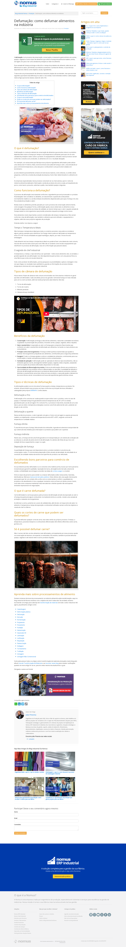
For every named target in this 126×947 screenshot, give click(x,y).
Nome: (16, 812)
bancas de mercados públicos (39, 477)
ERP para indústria (105, 4)
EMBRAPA (34, 390)
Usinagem (20, 654)
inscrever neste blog (52, 663)
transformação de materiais (49, 603)
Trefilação (20, 651)
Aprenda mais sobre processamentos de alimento (33, 103)
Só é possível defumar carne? (26, 101)
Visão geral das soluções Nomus (22, 933)
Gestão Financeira (19, 922)
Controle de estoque (19, 927)
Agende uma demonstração (71, 914)
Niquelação (20, 641)
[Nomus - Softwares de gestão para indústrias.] (25, 4)
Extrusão (20, 617)
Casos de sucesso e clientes (46, 914)
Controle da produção (20, 924)
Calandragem (21, 609)
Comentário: (17, 824)
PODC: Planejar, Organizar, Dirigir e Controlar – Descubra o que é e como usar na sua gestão (98, 42)
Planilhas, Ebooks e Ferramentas (87, 4)
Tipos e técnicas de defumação (27, 93)
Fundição (20, 628)
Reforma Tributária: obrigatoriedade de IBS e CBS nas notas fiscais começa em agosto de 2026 (98, 53)
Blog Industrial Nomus (21, 13)
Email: (15, 818)
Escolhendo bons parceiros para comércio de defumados (35, 95)
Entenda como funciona (20, 918)
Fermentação (21, 620)
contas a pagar (57, 471)
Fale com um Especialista (70, 918)
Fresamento (21, 625)
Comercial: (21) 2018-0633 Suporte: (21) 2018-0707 (93, 941)
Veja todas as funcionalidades (22, 931)
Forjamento (21, 622)
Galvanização (21, 630)
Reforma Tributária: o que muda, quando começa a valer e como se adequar (97, 31)
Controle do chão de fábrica (21, 929)
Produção (31, 13)
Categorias (55, 4)
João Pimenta (31, 715)
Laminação (20, 635)
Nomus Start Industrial (20, 916)
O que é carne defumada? (25, 97)
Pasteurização (21, 643)
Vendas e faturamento (20, 920)
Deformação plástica (23, 612)
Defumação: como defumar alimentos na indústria (44, 22)
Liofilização (20, 638)
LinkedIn (31, 739)
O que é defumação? (23, 86)
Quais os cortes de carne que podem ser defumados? (34, 99)
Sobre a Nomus (43, 918)
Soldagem (20, 646)
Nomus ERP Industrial (19, 914)
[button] (63, 867)
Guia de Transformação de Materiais (30, 663)
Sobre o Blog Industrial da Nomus (48, 920)
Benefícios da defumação (25, 92)
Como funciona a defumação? (26, 88)
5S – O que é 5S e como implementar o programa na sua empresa (97, 26)
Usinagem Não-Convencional (26, 657)
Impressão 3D (21, 633)
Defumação (21, 614)
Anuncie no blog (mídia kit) (71, 920)
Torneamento (21, 649)
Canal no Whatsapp (68, 4)
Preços (41, 916)
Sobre (47, 4)
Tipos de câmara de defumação (27, 90)
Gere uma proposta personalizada (73, 916)
